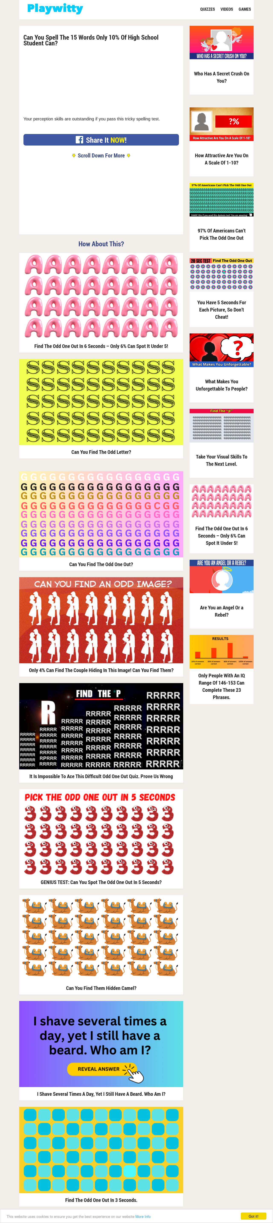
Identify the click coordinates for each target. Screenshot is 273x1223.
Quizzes (207, 9)
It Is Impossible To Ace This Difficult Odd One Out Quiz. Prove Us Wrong (101, 776)
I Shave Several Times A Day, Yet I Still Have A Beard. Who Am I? (101, 1093)
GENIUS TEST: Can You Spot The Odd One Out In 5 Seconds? (101, 882)
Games (245, 9)
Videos (227, 9)
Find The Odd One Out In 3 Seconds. (101, 1200)
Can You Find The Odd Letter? (101, 452)
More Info (143, 1216)
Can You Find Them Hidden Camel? (101, 988)
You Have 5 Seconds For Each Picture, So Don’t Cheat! (221, 309)
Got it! (253, 1216)
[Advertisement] (101, 80)
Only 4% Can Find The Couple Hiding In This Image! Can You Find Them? (101, 670)
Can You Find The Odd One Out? (101, 564)
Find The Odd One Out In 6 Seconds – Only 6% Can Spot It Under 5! (101, 346)
